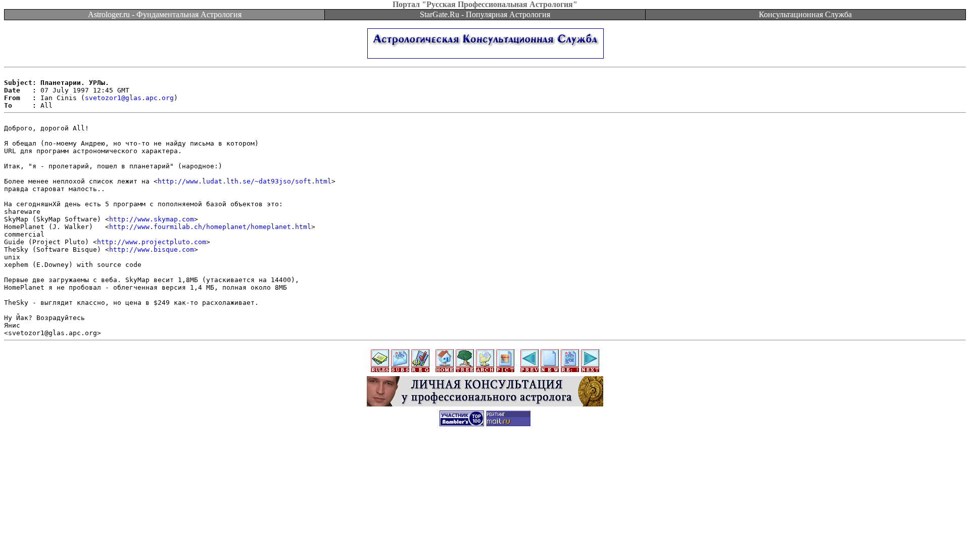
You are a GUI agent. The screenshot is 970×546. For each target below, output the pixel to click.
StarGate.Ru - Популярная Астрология (485, 14)
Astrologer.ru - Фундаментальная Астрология (164, 14)
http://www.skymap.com (151, 219)
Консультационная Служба (805, 14)
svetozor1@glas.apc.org (129, 98)
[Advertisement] (485, 456)
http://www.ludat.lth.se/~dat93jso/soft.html (244, 181)
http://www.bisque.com (151, 249)
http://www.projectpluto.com (151, 242)
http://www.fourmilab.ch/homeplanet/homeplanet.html (210, 227)
